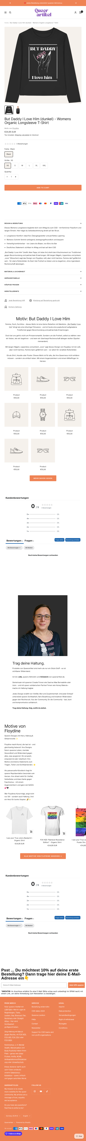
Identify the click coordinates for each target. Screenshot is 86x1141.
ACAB (19, 1056)
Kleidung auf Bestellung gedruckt (46, 300)
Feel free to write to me (13, 1108)
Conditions (63, 1028)
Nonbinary (8, 1018)
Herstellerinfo (11, 291)
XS (8, 165)
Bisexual (18, 1015)
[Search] (10, 12)
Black (9, 154)
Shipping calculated (22, 135)
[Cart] (80, 12)
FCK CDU (15, 1037)
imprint (61, 1007)
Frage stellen (59, 540)
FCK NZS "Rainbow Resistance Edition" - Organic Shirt (52, 841)
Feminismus (9, 1045)
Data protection (65, 1011)
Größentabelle (12, 278)
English (25, 1116)
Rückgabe (63, 1024)
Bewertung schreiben (73, 540)
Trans (18, 1012)
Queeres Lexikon (38, 1015)
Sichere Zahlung (15, 307)
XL (36, 165)
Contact (35, 1024)
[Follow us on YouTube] (41, 1091)
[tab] (29, 541)
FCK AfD (7, 1037)
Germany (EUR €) (12, 1116)
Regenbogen (9, 1012)
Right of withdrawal (66, 1019)
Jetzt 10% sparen (76, 985)
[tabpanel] (43, 563)
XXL (44, 165)
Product (16, 395)
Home (6, 23)
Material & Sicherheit (14, 271)
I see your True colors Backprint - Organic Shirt (19, 839)
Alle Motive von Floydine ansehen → (43, 856)
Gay (12, 1015)
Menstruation (16, 1048)
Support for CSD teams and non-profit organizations (43, 1033)
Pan (24, 1015)
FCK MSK (8, 1040)
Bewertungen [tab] (14, 540)
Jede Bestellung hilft (17, 300)
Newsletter (36, 1028)
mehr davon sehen (43, 478)
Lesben (7, 1015)
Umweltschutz (17, 1062)
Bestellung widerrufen (40, 1007)
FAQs (34, 1019)
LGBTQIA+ (8, 1010)
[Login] (75, 12)
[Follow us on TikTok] (47, 1091)
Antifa (13, 1056)
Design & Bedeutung (13, 223)
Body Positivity (10, 1051)
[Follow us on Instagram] (35, 1091)
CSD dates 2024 (38, 1011)
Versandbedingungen (67, 1015)
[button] (43, 514)
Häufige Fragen (11, 285)
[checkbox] (29, 548)
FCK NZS (22, 1034)
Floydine (15, 128)
